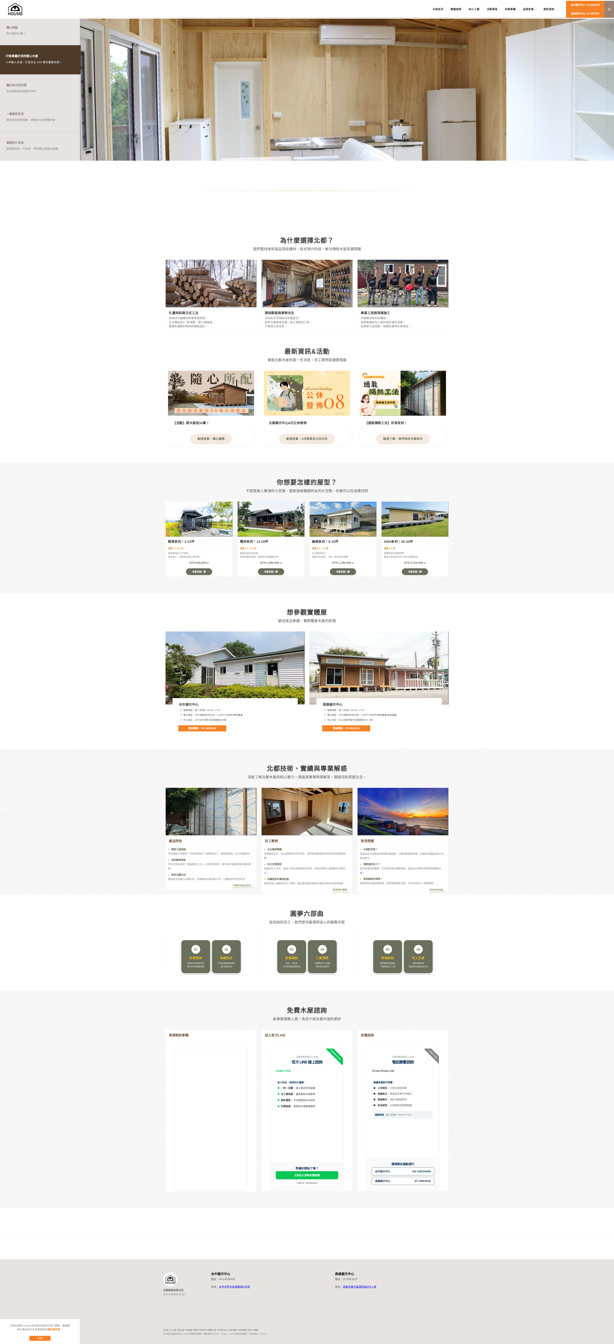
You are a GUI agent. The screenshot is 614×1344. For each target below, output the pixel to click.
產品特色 (175, 841)
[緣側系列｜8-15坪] (343, 519)
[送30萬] (211, 393)
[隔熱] (403, 393)
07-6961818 (585, 13)
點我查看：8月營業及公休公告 (307, 438)
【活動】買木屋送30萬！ (191, 423)
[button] (609, 9)
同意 (40, 1338)
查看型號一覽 (199, 571)
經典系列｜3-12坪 (181, 541)
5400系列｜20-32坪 (398, 541)
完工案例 (271, 841)
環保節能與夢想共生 (279, 313)
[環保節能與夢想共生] (307, 283)
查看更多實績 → (341, 889)
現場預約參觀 (179, 1035)
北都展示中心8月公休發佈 (288, 423)
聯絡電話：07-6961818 (346, 728)
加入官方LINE (275, 1035)
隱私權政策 (54, 1329)
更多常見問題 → (438, 890)
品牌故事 (528, 9)
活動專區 (492, 9)
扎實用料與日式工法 (183, 313)
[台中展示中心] (235, 667)
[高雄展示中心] (379, 667)
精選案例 (456, 9)
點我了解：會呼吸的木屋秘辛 (403, 438)
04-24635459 (585, 5)
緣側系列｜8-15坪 (325, 541)
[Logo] (15, 9)
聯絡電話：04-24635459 (202, 728)
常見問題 (367, 841)
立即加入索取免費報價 (307, 1175)
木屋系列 (438, 9)
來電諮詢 (367, 1035)
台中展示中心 (189, 704)
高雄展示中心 (332, 704)
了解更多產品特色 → (243, 885)
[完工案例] (307, 811)
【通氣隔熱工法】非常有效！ (386, 423)
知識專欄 (510, 9)
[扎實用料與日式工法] (211, 283)
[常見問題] (403, 811)
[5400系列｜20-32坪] (415, 519)
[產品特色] (211, 811)
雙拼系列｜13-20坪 (254, 541)
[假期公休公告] (307, 393)
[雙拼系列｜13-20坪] (271, 519)
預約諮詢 (548, 9)
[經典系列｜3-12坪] (199, 519)
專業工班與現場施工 (375, 313)
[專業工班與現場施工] (403, 283)
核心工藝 (474, 9)
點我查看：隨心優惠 (211, 438)
